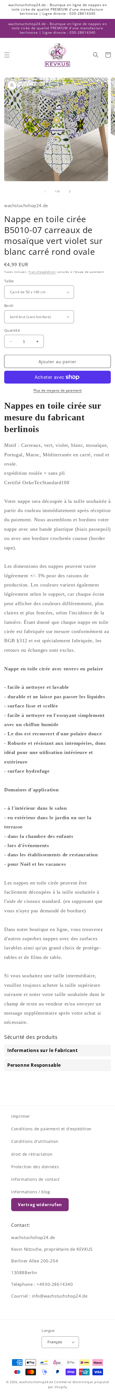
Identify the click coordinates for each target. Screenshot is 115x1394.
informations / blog (30, 1191)
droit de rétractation (32, 1154)
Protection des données (35, 1166)
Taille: (9, 280)
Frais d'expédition (42, 272)
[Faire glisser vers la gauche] (45, 191)
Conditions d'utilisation (34, 1141)
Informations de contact (35, 1179)
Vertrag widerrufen (40, 1204)
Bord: (9, 305)
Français (54, 1341)
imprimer (20, 1116)
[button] (7, 55)
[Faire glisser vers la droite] (70, 191)
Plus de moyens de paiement (57, 390)
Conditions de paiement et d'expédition (51, 1128)
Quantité (12, 330)
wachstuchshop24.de (36, 1382)
